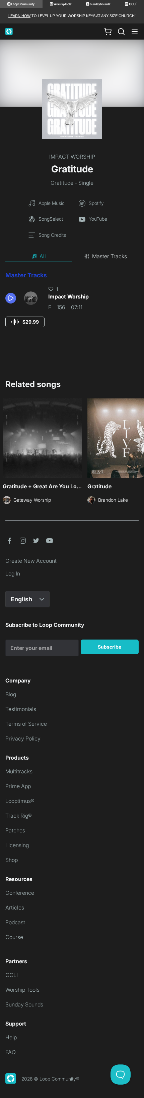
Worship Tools (22, 989)
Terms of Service (26, 723)
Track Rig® (18, 815)
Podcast (15, 922)
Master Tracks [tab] (109, 256)
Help (11, 1037)
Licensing (17, 845)
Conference (19, 892)
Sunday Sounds (24, 1004)
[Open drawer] (135, 32)
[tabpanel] (72, 306)
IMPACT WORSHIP (72, 156)
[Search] (121, 32)
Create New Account (31, 560)
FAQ (10, 1052)
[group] (25, 322)
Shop (11, 860)
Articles (14, 907)
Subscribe (109, 647)
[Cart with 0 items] (108, 32)
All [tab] (43, 256)
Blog (10, 694)
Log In (12, 573)
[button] (12, 298)
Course (14, 937)
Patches (15, 830)
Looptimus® (19, 801)
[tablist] (72, 257)
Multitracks (18, 771)
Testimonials (20, 709)
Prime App (18, 786)
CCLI (11, 975)
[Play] (10, 298)
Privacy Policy (23, 738)
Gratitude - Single (72, 182)
